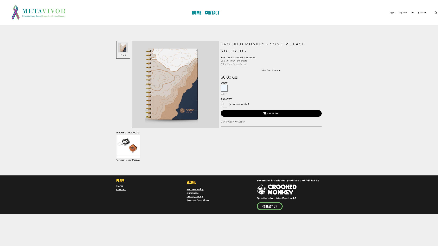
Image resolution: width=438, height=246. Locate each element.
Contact (121, 189)
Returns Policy (195, 189)
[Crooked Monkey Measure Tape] (128, 147)
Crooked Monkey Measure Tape (130, 160)
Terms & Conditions (198, 200)
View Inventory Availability (233, 121)
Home (119, 185)
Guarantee (193, 193)
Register (402, 12)
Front (123, 55)
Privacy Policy (195, 196)
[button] (412, 12)
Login (392, 12)
